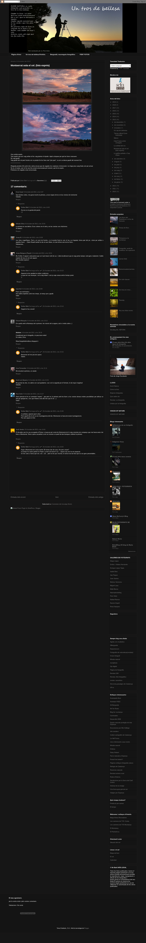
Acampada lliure (115, 698)
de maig (117, 170)
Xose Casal (19, 192)
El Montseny (114, 828)
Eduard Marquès (21, 320)
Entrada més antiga (95, 497)
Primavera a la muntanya (124, 239)
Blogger (86, 928)
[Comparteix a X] (56, 181)
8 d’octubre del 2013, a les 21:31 (38, 380)
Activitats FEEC (115, 701)
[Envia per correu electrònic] (52, 181)
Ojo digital (113, 666)
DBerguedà (114, 645)
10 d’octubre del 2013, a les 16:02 (53, 447)
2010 (114, 191)
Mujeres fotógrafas (116, 393)
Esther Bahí (25, 207)
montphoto (113, 663)
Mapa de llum (114, 853)
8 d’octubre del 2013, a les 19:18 (32, 332)
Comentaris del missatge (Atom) (62, 504)
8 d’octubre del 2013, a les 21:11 (37, 368)
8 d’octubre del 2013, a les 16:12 (37, 320)
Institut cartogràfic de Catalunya (121, 735)
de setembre (118, 159)
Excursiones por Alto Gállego (120, 728)
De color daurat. (124, 279)
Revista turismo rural (117, 773)
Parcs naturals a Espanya (118, 756)
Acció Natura (114, 386)
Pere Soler (19, 394)
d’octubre (117, 128)
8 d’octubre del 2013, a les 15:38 (32, 237)
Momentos (116, 471)
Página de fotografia (117, 670)
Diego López (114, 561)
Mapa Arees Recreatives (118, 817)
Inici (57, 497)
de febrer (117, 179)
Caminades (114, 715)
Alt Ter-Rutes (114, 708)
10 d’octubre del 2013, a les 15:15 (53, 352)
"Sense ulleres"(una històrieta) (120, 134)
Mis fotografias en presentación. (122, 346)
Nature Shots (117, 539)
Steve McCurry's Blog (120, 516)
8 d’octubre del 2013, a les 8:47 (33, 192)
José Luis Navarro (22, 380)
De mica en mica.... (125, 290)
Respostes (21, 203)
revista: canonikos (116, 680)
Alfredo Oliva (20, 224)
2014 (114, 116)
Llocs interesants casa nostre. (120, 742)
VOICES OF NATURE (117, 414)
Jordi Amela (20, 429)
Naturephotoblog (115, 592)
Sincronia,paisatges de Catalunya (121, 684)
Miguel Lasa (114, 585)
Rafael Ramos (115, 599)
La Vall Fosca (114, 738)
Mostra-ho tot (131, 551)
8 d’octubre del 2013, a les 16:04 (32, 289)
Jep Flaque (114, 575)
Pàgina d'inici (16, 54)
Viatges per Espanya (117, 793)
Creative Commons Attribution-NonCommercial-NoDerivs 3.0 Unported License (120, 205)
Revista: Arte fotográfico (118, 677)
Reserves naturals (116, 770)
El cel (112, 856)
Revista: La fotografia (117, 400)
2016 (114, 111)
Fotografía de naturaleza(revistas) (121, 652)
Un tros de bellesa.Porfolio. (36, 54)
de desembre (119, 122)
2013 (114, 119)
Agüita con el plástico (117, 642)
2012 (114, 186)
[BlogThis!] (54, 181)
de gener (117, 182)
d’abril (116, 173)
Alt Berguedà (114, 705)
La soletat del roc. (120, 146)
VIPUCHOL (116, 501)
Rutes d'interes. (115, 777)
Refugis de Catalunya (117, 766)
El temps (113, 807)
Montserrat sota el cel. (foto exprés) (121, 149)
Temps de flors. (124, 228)
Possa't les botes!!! (116, 759)
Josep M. (19, 237)
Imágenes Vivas (118, 442)
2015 (114, 113)
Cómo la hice (114, 389)
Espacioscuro (114, 649)
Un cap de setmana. (121, 130)
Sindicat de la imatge (117, 786)
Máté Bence (114, 589)
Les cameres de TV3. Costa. (119, 821)
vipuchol (19, 289)
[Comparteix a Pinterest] (60, 181)
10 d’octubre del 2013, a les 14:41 (34, 429)
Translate (126, 68)
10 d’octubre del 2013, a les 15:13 (53, 270)
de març (117, 176)
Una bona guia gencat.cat (119, 789)
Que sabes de (115, 396)
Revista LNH (114, 673)
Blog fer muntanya (116, 712)
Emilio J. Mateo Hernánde (119, 564)
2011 (114, 188)
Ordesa (112, 749)
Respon (18, 199)
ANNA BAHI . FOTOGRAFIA (122, 486)
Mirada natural (115, 659)
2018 (114, 105)
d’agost (117, 161)
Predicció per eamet (117, 803)
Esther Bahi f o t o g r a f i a (30, 270)
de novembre (119, 125)
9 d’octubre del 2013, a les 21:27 (33, 394)
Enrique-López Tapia (117, 568)
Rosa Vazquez (115, 606)
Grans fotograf (115, 656)
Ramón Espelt (115, 603)
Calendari (113, 860)
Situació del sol (115, 842)
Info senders (114, 731)
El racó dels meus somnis (121, 456)
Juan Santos (114, 578)
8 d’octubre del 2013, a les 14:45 (39, 207)
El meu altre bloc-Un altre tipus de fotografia (121, 343)
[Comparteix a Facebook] (58, 181)
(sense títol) (123, 259)
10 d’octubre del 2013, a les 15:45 (53, 411)
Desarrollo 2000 (115, 719)
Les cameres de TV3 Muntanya (120, 825)
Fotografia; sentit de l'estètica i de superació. (127, 249)
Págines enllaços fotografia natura (121, 763)
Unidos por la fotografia (118, 403)
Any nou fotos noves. (126, 310)
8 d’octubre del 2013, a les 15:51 (42, 253)
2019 (114, 102)
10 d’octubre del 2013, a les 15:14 (53, 306)
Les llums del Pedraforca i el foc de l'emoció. (126, 219)
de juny (117, 167)
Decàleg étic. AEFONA (117, 330)
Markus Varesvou (116, 582)
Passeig (121, 300)
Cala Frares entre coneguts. (120, 142)
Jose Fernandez (21, 368)
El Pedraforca (114, 832)
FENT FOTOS (84, 54)
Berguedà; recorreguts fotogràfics (62, 54)
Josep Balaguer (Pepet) (23, 253)
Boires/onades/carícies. (127, 269)
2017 (114, 108)
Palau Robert (114, 752)
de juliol (117, 164)
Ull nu (112, 687)
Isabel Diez (114, 571)
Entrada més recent (18, 497)
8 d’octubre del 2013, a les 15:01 (35, 224)
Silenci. (116, 138)
